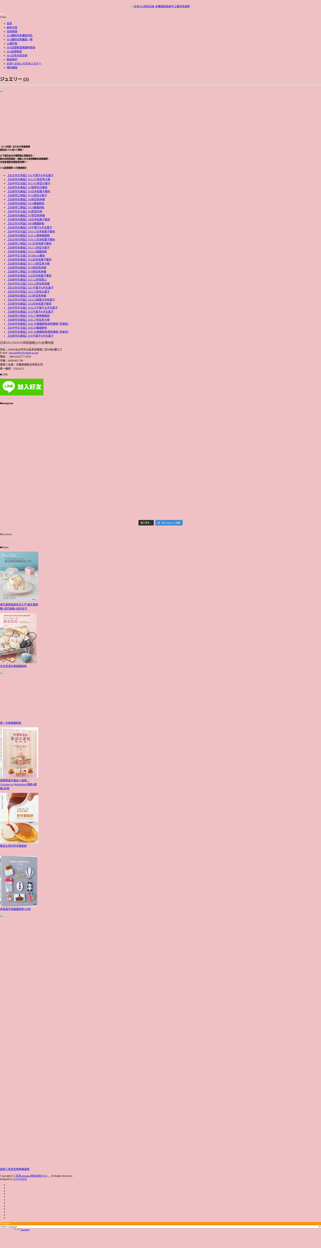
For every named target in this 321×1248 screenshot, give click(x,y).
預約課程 (12, 67)
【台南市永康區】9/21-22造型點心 (27, 279)
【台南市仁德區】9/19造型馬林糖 (26, 271)
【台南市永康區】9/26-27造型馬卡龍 (28, 319)
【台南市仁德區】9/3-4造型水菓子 (27, 195)
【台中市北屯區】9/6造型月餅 (24, 211)
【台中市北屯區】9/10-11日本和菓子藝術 (31, 231)
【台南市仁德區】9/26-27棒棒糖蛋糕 (28, 315)
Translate (25, 1229)
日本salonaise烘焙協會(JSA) (32, 1175)
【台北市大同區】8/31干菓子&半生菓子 (30, 175)
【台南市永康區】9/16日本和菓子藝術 (29, 259)
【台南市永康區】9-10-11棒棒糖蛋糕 (28, 235)
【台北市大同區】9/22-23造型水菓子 (28, 291)
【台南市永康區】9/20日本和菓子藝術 (29, 275)
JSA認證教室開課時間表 (21, 47)
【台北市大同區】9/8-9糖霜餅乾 (25, 223)
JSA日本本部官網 (17, 55)
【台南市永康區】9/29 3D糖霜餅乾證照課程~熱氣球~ (38, 331)
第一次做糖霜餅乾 (10, 723)
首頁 (9, 23)
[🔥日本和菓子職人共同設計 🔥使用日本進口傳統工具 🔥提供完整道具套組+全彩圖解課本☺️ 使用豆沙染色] (268, 465)
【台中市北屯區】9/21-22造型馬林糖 (28, 283)
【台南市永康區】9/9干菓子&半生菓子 (29, 227)
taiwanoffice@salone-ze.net (23, 352)
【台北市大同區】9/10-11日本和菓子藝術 (31, 239)
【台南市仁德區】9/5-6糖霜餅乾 (25, 207)
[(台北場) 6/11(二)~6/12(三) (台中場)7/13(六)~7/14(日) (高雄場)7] (268, 485)
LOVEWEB (20, 1179)
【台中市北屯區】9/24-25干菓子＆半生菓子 (32, 307)
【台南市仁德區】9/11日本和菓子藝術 (29, 243)
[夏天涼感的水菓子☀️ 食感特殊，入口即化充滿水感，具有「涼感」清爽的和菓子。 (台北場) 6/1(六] (53, 489)
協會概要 (12, 31)
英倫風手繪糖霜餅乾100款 (15, 909)
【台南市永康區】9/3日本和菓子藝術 (28, 191)
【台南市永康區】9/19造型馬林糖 (26, 267)
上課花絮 (12, 43)
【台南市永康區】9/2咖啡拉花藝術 (27, 187)
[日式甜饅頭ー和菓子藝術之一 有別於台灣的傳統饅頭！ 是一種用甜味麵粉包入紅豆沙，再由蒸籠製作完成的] (53, 423)
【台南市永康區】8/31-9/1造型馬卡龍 (28, 179)
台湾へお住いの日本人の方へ (24, 63)
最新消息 (12, 27)
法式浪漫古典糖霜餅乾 (13, 666)
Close (3, 17)
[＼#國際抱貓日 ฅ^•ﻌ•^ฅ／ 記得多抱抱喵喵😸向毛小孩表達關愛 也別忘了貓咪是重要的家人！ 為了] (160, 463)
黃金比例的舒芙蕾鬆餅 (13, 846)
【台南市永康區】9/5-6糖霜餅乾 (25, 203)
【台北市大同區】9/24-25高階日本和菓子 (31, 299)
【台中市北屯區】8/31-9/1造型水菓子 (28, 183)
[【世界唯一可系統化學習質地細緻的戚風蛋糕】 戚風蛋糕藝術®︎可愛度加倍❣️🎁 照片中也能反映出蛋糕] (53, 463)
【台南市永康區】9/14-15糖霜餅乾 (27, 251)
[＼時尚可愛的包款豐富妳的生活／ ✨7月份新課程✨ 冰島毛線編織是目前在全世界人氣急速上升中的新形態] (268, 429)
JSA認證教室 (14, 51)
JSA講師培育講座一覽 (20, 39)
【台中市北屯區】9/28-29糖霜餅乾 (27, 327)
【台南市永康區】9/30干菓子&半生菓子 (30, 335)
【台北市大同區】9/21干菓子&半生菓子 (30, 287)
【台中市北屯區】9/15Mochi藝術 (26, 255)
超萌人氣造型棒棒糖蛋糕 (14, 1169)
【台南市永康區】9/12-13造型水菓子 (28, 247)
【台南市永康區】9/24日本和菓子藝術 (29, 303)
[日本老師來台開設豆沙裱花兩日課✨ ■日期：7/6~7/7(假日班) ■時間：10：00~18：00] (160, 499)
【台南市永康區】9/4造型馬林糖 (26, 199)
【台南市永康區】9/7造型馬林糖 (26, 215)
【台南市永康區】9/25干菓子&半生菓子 (30, 311)
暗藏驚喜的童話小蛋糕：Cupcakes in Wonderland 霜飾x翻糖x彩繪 (18, 784)
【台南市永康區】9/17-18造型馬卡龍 (28, 263)
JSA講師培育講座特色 (20, 35)
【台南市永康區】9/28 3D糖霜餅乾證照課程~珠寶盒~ (38, 323)
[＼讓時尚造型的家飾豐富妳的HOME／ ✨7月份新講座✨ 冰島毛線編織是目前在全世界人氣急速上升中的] (160, 429)
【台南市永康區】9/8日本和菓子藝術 (28, 219)
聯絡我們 (12, 59)
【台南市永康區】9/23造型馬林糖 (26, 295)
